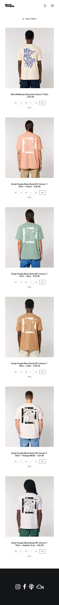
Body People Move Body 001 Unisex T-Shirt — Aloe (29, 275)
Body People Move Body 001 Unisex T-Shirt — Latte (29, 364)
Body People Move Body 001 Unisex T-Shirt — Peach (29, 185)
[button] (52, 5)
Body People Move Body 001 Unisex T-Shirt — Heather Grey (29, 544)
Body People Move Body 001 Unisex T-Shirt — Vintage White (29, 454)
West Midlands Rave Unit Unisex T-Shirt (29, 95)
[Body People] (9, 5)
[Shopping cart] (43, 5)
